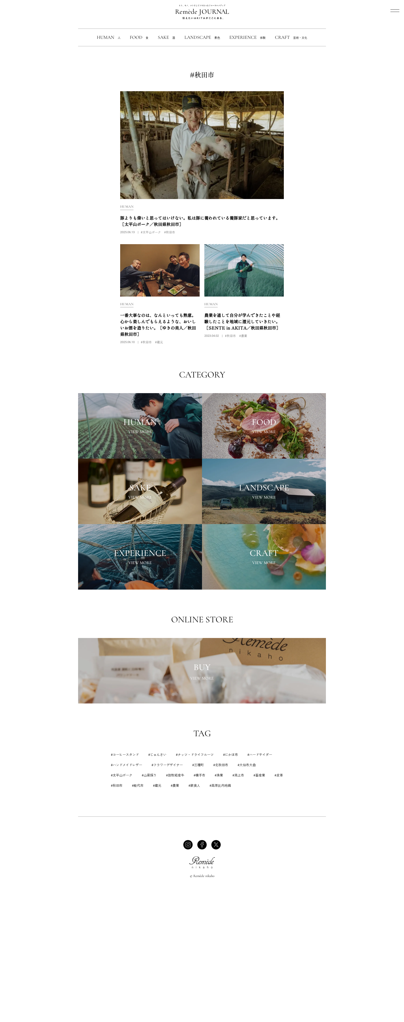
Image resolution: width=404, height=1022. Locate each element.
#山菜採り (149, 775)
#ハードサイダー (259, 754)
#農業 (175, 785)
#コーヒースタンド (125, 754)
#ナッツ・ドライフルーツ (195, 754)
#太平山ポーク (121, 775)
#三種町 (198, 764)
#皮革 (278, 775)
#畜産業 (259, 775)
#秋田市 (117, 785)
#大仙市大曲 (247, 764)
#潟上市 (238, 775)
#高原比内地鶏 (220, 785)
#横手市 (199, 775)
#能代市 (138, 785)
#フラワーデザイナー (167, 764)
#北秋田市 (220, 764)
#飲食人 (194, 785)
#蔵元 (157, 785)
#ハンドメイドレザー (126, 764)
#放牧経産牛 (175, 775)
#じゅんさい (157, 754)
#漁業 (219, 775)
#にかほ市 (230, 754)
